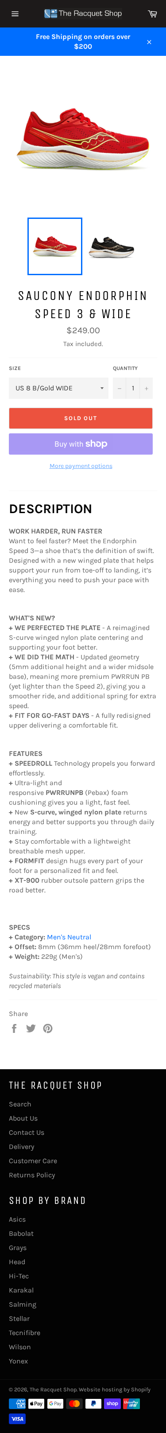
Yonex (18, 1361)
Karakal (21, 1290)
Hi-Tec (19, 1276)
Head (17, 1262)
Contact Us (26, 1132)
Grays (18, 1247)
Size (15, 368)
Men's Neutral (69, 937)
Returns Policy (32, 1175)
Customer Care (33, 1161)
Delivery (21, 1146)
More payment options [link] (81, 466)
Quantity (125, 368)
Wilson (20, 1347)
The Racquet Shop (53, 1389)
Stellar (19, 1318)
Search (20, 1104)
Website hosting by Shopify (115, 1389)
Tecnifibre (24, 1332)
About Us (23, 1118)
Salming (22, 1304)
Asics (17, 1219)
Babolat (21, 1233)
